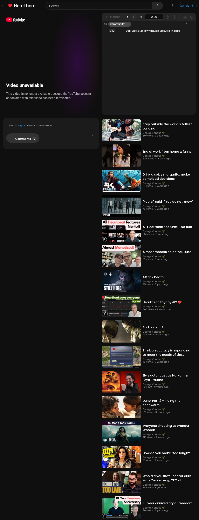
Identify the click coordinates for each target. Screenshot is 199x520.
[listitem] (22, 5)
